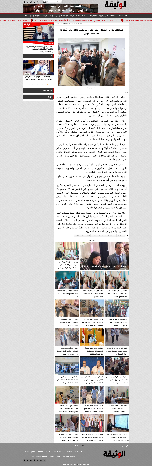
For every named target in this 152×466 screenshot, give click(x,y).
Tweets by (50, 100)
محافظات (122, 24)
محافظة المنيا (95, 235)
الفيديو (49, 55)
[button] (47, 84)
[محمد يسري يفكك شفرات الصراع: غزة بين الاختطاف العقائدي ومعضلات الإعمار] (38, 37)
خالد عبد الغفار (85, 235)
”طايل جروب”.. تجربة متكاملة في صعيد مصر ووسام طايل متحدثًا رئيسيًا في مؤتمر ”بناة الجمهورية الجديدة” (95, 20)
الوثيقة (76, 235)
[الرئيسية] (126, 15)
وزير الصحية (120, 235)
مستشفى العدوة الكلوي (108, 235)
